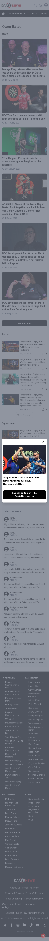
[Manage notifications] (43, 935)
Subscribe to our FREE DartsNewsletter (24, 495)
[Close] (43, 441)
